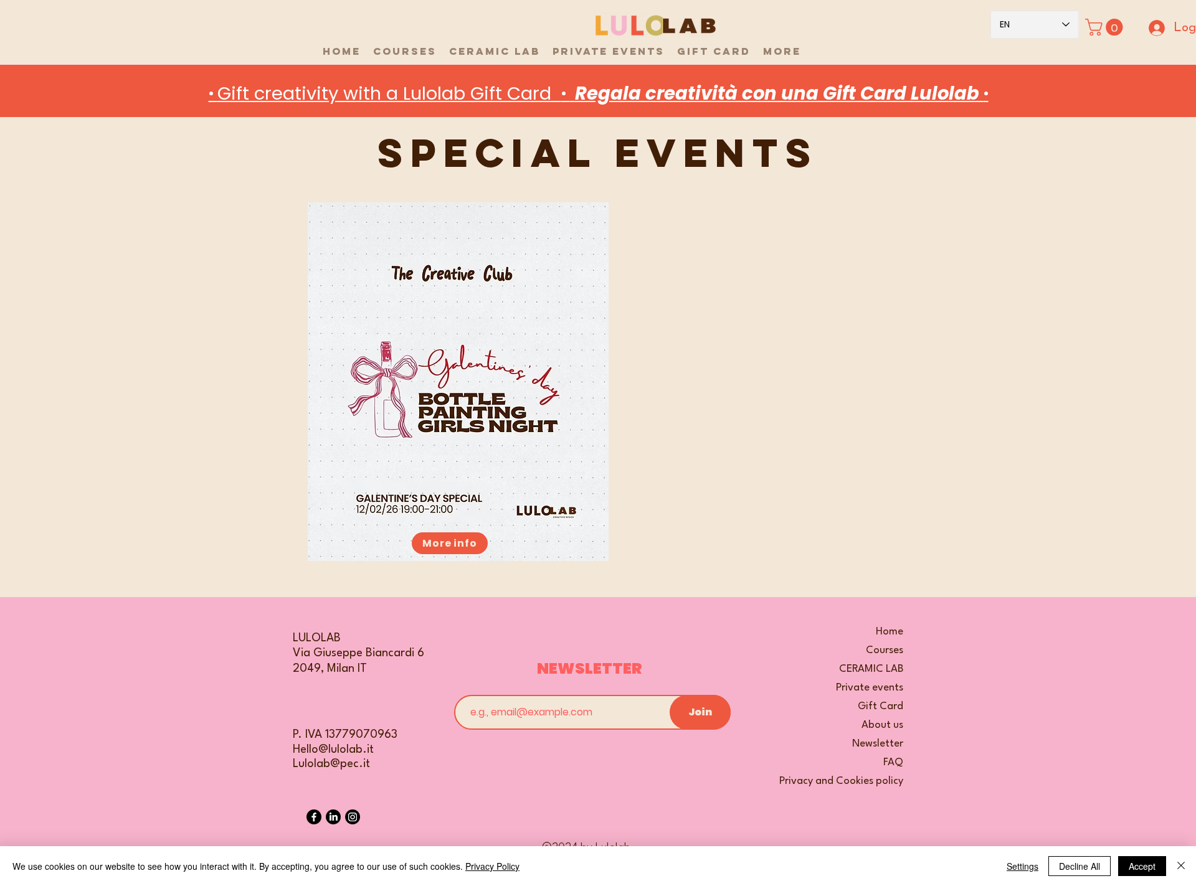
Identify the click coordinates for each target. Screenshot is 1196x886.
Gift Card (880, 706)
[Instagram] (352, 816)
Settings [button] (1022, 866)
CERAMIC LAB (871, 669)
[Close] (1181, 866)
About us (882, 725)
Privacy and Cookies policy (856, 781)
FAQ (893, 762)
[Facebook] (313, 816)
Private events (869, 687)
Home (889, 631)
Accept (1142, 866)
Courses (884, 650)
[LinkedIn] (333, 816)
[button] (1106, 27)
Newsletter (877, 743)
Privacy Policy (492, 866)
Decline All (1079, 866)
